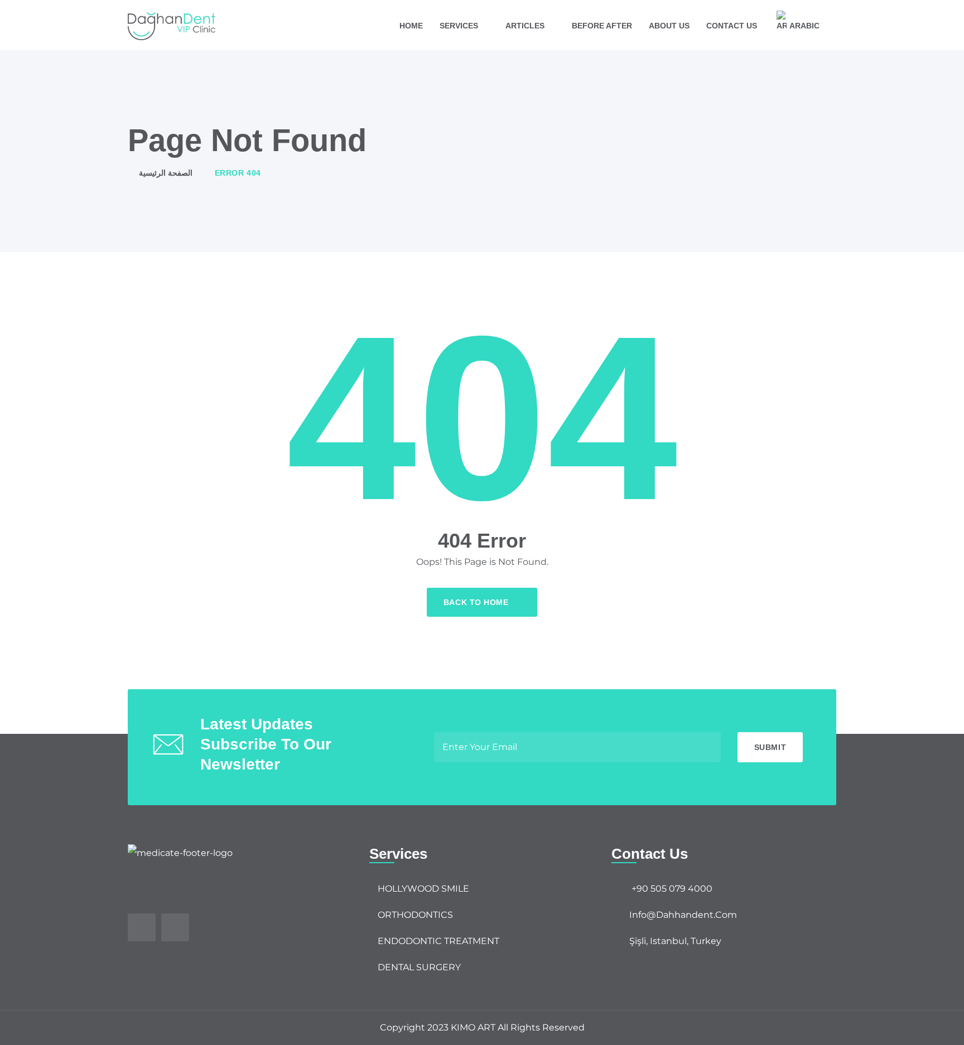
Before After (602, 25)
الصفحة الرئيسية (165, 172)
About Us (669, 25)
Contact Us (731, 25)
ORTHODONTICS (415, 914)
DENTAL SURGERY (419, 967)
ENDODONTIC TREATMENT (438, 941)
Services (459, 25)
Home (411, 25)
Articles (524, 25)
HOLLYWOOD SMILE (423, 888)
